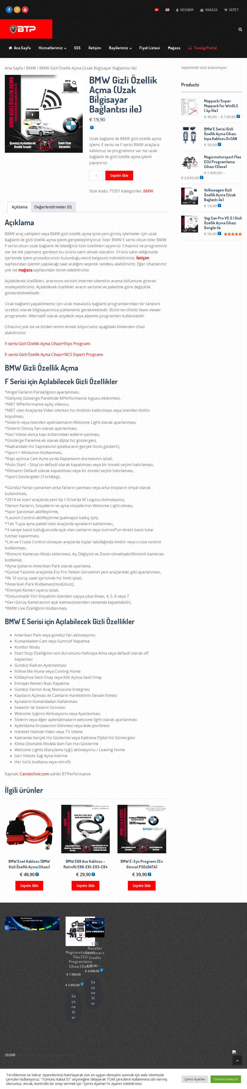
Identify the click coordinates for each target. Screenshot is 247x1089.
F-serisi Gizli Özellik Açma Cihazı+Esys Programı (47, 343)
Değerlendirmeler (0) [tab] (53, 207)
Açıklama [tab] (19, 207)
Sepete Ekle (119, 175)
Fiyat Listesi (149, 47)
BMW (31, 68)
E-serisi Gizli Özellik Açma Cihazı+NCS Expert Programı (54, 354)
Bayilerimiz (118, 47)
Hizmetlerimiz (51, 47)
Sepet (233, 10)
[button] (74, 83)
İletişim (95, 47)
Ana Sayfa (22, 47)
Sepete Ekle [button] (29, 885)
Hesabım (186, 10)
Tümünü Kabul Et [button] (225, 1079)
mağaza (25, 270)
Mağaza (211, 10)
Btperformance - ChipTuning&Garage (45, 1055)
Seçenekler (73, 1007)
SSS (77, 47)
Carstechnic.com (34, 774)
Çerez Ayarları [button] (195, 1079)
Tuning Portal (205, 47)
